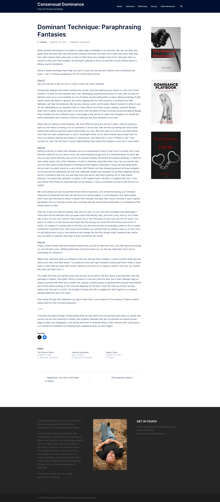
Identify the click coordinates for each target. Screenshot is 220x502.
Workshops (143, 6)
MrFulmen (149, 430)
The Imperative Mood (121, 377)
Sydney (93, 497)
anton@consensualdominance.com (159, 426)
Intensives (130, 6)
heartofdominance (156, 433)
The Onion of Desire (45, 352)
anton (43, 42)
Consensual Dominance (60, 4)
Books (119, 6)
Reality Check (112, 352)
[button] (182, 6)
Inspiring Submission (80, 352)
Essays (154, 6)
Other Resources (168, 6)
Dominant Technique (80, 42)
